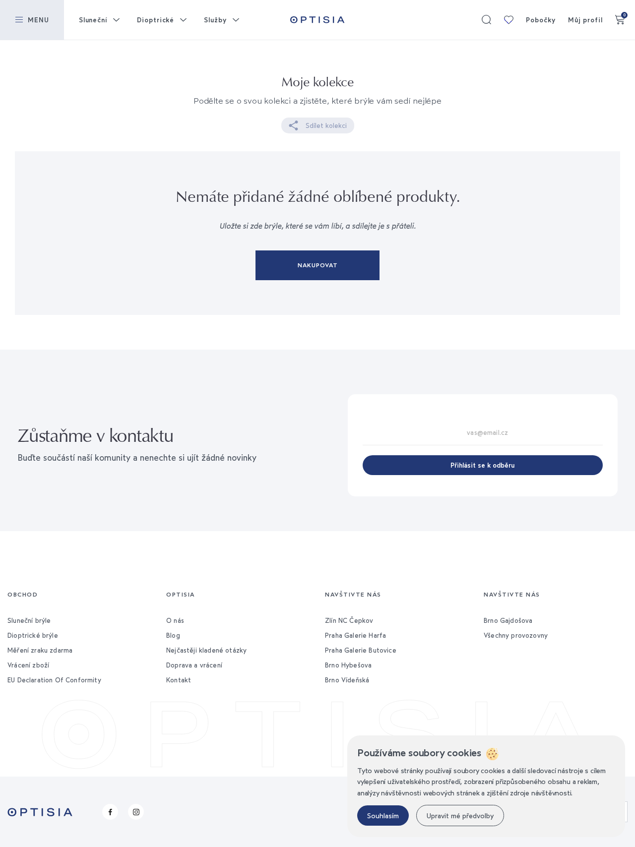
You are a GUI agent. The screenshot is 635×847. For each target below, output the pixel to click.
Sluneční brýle (29, 620)
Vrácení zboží (28, 665)
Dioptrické (155, 20)
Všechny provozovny (516, 635)
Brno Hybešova (348, 665)
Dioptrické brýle (32, 635)
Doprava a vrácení (194, 665)
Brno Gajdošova (508, 620)
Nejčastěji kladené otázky (206, 650)
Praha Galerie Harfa (355, 635)
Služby (215, 20)
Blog (173, 635)
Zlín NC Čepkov (349, 620)
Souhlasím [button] (383, 815)
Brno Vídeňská (347, 680)
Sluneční (93, 20)
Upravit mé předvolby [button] (460, 815)
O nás (175, 620)
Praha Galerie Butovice (360, 650)
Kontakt (178, 680)
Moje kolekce (508, 20)
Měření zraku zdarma (39, 650)
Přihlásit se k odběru (482, 465)
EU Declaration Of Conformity (54, 680)
